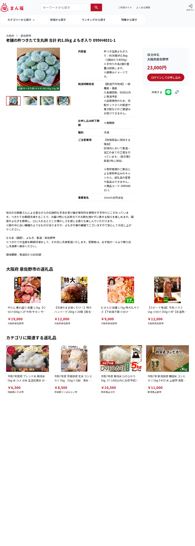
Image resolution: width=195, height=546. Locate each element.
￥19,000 (15, 318)
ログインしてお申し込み (166, 77)
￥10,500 (108, 387)
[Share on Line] (168, 92)
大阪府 (10, 35)
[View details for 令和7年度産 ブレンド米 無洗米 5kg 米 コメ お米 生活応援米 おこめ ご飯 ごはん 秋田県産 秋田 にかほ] (27, 358)
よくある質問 (143, 7)
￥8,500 (60, 387)
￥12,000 (61, 318)
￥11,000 (155, 387)
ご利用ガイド (125, 7)
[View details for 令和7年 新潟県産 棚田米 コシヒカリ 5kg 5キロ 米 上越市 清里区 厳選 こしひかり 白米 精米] (167, 358)
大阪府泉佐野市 (158, 59)
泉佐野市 (26, 36)
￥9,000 (107, 318)
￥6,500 (14, 387)
